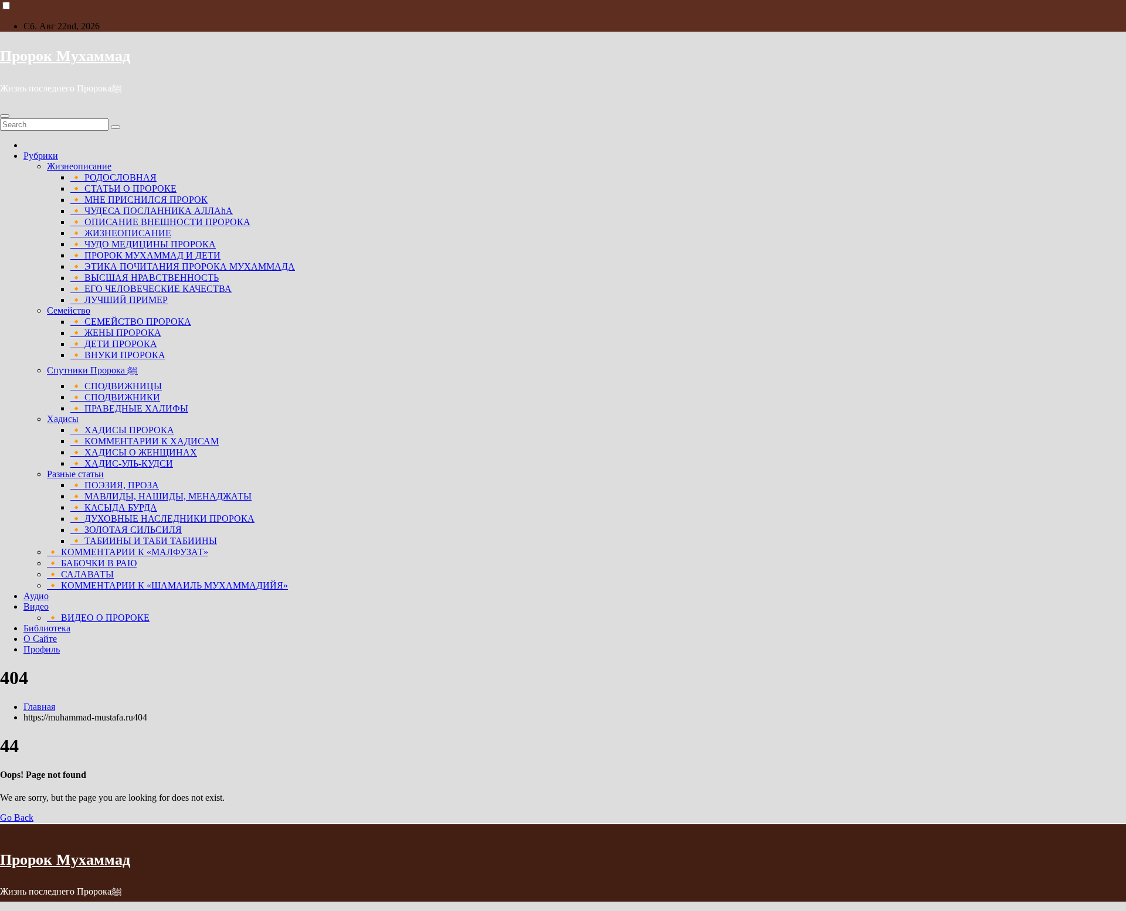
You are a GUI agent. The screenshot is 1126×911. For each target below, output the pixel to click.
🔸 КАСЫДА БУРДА (113, 507)
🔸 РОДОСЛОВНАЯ (113, 177)
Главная (39, 707)
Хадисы (63, 419)
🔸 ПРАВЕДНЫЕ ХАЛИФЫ (129, 408)
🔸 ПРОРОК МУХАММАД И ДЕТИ (145, 255)
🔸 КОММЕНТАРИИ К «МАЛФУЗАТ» (127, 552)
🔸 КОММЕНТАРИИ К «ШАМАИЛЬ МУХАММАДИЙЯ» (167, 585)
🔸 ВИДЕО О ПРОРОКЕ (98, 618)
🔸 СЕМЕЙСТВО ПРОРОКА (130, 322)
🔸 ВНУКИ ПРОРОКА (117, 355)
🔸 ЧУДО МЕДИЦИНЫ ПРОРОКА (143, 244)
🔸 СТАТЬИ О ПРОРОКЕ (123, 188)
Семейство (68, 310)
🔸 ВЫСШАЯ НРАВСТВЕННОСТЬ (144, 278)
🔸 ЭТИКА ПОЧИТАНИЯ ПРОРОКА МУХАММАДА (182, 266)
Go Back (16, 817)
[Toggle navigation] (4, 116)
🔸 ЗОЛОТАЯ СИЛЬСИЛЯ (126, 530)
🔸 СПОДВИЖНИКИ (115, 397)
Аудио (36, 596)
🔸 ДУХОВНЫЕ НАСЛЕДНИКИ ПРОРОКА (162, 519)
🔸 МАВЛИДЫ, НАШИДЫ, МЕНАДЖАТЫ (161, 496)
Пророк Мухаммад (65, 55)
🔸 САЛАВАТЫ (80, 574)
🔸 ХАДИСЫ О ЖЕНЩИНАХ (133, 452)
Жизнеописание (79, 166)
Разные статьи (75, 474)
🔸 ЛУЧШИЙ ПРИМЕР (119, 300)
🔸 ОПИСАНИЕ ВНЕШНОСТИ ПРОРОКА (160, 222)
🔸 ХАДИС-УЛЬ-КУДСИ (121, 463)
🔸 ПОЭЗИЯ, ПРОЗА (114, 485)
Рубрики (40, 156)
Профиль (41, 649)
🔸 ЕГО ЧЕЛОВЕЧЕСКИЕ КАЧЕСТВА (151, 289)
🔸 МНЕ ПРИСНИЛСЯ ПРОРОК (139, 200)
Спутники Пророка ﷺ (92, 370)
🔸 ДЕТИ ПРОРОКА (113, 344)
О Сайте (40, 639)
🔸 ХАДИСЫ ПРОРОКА (122, 430)
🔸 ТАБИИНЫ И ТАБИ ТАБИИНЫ (143, 541)
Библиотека (46, 628)
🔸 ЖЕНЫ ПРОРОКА (115, 333)
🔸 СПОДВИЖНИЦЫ (116, 386)
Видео (36, 606)
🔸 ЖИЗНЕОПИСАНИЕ (120, 233)
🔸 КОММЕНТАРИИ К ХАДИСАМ (144, 441)
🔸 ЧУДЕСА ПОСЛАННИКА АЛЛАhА (151, 211)
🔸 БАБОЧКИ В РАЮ (92, 563)
